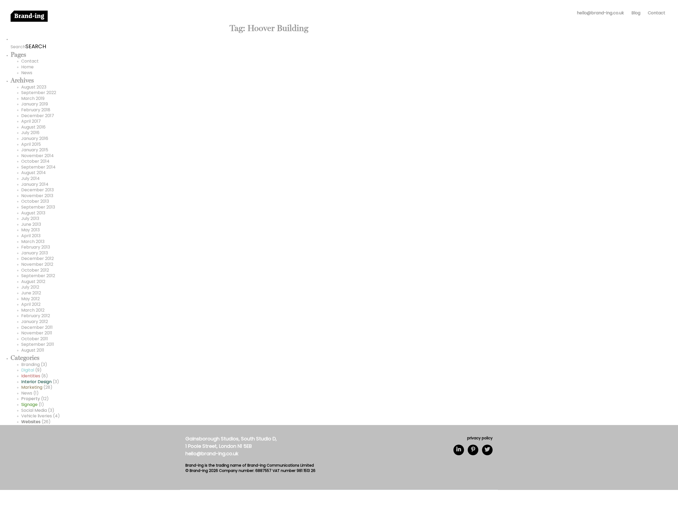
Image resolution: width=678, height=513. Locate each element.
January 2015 (34, 150)
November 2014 (37, 156)
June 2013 (31, 225)
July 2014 (30, 179)
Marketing (31, 388)
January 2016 (34, 139)
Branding (30, 365)
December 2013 (37, 190)
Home (27, 67)
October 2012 (35, 270)
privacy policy (480, 438)
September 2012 (38, 276)
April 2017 (31, 122)
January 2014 (34, 185)
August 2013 (33, 213)
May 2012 (30, 299)
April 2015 (31, 145)
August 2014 (33, 173)
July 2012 (30, 287)
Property (30, 399)
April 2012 (31, 305)
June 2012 (31, 293)
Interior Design (36, 382)
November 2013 (37, 196)
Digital (27, 370)
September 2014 (38, 167)
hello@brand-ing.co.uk (600, 13)
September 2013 (38, 207)
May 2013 (30, 230)
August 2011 (32, 350)
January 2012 (34, 322)
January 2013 (34, 253)
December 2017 (37, 116)
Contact (656, 13)
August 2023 (33, 87)
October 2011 (34, 339)
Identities (30, 376)
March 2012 (32, 310)
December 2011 (37, 328)
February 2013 (35, 247)
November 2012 (37, 265)
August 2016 (33, 127)
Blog (635, 13)
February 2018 (35, 110)
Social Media (34, 411)
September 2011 (37, 345)
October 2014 (35, 162)
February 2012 (35, 316)
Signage (29, 405)
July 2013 (30, 219)
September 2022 (38, 93)
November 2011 (36, 333)
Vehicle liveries (36, 416)
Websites (31, 422)
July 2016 (30, 133)
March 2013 (32, 242)
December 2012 (37, 259)
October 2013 (35, 202)
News (26, 73)
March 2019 (32, 99)
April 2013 (31, 236)
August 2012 (33, 282)
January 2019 (34, 104)
